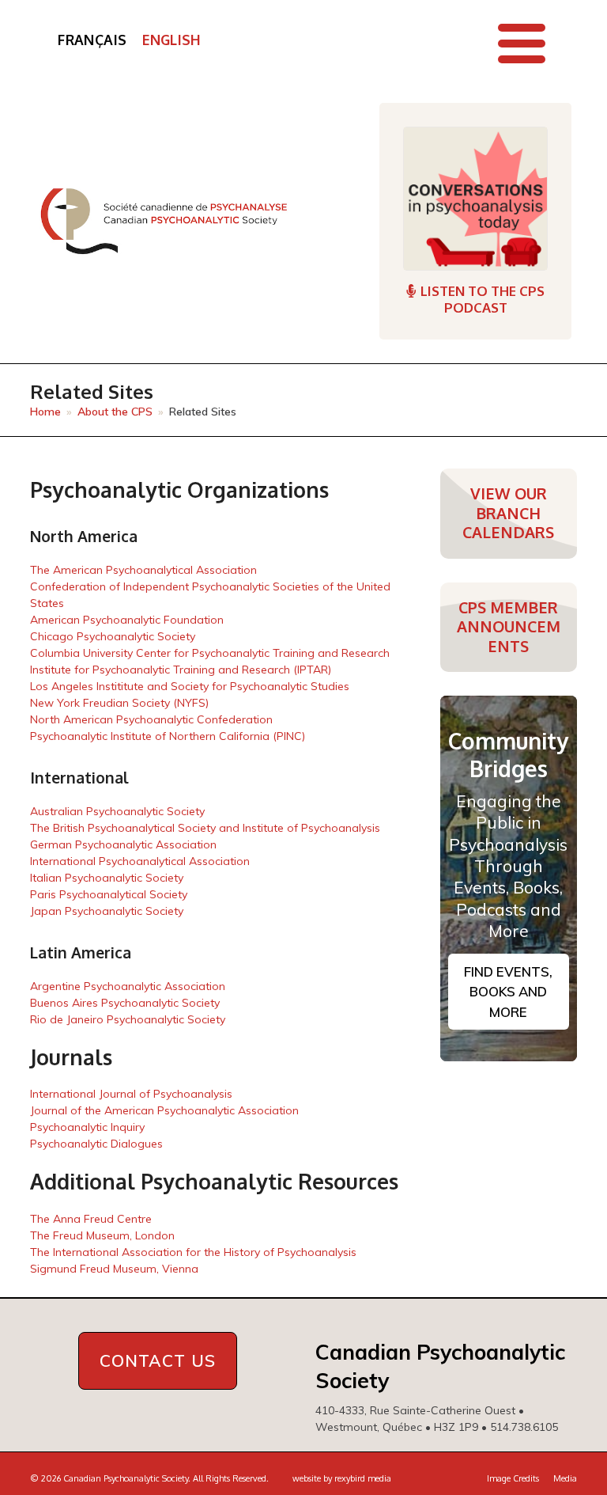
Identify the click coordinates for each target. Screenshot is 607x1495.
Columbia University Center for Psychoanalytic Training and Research (210, 653)
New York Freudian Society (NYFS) (119, 703)
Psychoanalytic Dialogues (96, 1143)
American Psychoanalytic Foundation (127, 620)
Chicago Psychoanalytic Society (112, 636)
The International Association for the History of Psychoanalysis (193, 1252)
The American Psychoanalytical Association (143, 570)
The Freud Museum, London (102, 1235)
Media (565, 1478)
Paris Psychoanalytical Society (108, 894)
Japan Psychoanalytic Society (106, 911)
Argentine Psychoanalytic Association (127, 986)
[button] (521, 43)
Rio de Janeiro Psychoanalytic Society (127, 1019)
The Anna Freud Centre (91, 1219)
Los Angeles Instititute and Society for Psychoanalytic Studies (189, 686)
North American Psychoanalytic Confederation (151, 719)
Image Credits (513, 1478)
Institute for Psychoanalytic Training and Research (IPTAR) (180, 669)
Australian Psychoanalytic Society (117, 811)
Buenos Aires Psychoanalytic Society (125, 1003)
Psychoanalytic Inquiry (87, 1127)
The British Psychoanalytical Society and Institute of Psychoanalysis (205, 828)
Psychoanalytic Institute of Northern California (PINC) (167, 736)
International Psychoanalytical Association (140, 861)
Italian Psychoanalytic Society (106, 878)
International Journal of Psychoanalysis (131, 1094)
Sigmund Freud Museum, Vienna (114, 1269)
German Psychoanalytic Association (123, 844)
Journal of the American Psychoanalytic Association (164, 1110)
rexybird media (362, 1478)
